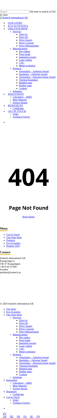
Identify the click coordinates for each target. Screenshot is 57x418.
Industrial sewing (27, 343)
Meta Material (20, 385)
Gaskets (23, 374)
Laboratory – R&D (22, 383)
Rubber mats (25, 371)
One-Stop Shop (14, 237)
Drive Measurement (29, 331)
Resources (11, 391)
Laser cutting (25, 346)
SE (32, 416)
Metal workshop (27, 351)
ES (25, 416)
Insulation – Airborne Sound (33, 360)
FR (19, 416)
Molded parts (25, 368)
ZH (5, 416)
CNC (21, 349)
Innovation (11, 380)
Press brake (24, 340)
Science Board (20, 388)
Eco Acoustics (13, 243)
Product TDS (13, 246)
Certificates (18, 394)
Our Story (11, 309)
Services (17, 317)
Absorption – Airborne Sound (34, 357)
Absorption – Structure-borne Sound (37, 363)
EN (4, 413)
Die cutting (24, 337)
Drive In (23, 320)
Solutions (17, 377)
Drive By (23, 323)
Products (10, 240)
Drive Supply (25, 326)
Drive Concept (26, 329)
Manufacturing (20, 334)
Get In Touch (13, 234)
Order (16, 400)
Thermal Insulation (28, 366)
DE (12, 416)
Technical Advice (21, 403)
